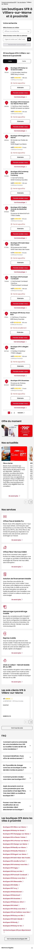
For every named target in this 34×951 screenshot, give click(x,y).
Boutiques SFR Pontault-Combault (15, 875)
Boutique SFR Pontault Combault (19, 278)
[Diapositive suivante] (30, 502)
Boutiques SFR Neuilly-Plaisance (14, 851)
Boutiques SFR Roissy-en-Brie (13, 915)
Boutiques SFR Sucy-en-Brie (12, 871)
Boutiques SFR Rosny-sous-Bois (14, 878)
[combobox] (15, 39)
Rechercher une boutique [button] (17, 45)
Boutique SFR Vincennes (20, 380)
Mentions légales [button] (7, 948)
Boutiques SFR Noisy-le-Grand (13, 830)
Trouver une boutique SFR (9, 2)
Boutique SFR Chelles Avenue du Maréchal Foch (19, 209)
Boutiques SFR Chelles (10, 885)
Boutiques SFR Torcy (10, 888)
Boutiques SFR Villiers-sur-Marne (14, 827)
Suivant (20, 413)
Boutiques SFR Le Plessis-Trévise (14, 837)
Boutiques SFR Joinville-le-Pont (14, 861)
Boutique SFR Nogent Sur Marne (20, 137)
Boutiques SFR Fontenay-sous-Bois (15, 864)
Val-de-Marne (21, 2)
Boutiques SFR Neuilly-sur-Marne (14, 847)
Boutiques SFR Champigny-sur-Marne (16, 834)
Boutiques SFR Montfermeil (12, 892)
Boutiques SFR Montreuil (11, 895)
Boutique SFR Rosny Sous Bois (20, 314)
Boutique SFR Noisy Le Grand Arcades (19, 69)
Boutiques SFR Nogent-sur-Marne (14, 854)
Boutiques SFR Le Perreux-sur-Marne (15, 841)
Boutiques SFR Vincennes (11, 898)
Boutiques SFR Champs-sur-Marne (15, 844)
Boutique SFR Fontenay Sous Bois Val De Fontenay (19, 173)
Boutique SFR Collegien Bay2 (19, 348)
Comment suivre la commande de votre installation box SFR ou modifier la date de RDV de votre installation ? (15, 745)
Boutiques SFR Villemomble (12, 881)
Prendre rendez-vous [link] (20, 93)
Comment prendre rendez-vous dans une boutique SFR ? (14, 778)
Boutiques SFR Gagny (10, 868)
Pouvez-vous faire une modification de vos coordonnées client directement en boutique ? (13, 806)
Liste (10, 61)
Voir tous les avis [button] (17, 728)
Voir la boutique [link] (19, 97)
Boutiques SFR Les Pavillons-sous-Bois (16, 912)
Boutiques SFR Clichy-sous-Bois (14, 909)
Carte (24, 61)
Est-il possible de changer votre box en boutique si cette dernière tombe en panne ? (14, 767)
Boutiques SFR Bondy (10, 922)
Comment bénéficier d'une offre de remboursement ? (13, 757)
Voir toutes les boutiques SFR (17, 939)
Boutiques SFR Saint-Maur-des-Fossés (16, 858)
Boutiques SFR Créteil (10, 905)
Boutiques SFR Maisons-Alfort (13, 902)
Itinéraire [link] (20, 88)
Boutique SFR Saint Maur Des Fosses (20, 244)
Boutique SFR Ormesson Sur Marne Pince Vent (20, 103)
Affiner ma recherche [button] (12, 31)
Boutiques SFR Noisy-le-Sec (12, 926)
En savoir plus (16, 540)
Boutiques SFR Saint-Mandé (12, 919)
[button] (29, 39)
